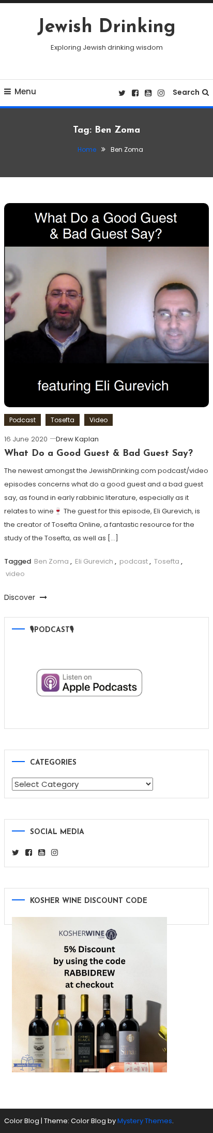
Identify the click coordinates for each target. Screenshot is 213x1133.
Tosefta (62, 419)
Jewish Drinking (106, 27)
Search (186, 92)
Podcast (22, 419)
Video (98, 419)
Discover (20, 597)
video (15, 574)
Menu (25, 91)
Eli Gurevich (94, 561)
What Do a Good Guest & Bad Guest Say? (98, 453)
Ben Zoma (51, 561)
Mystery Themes (144, 1121)
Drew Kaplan (77, 439)
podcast (133, 561)
